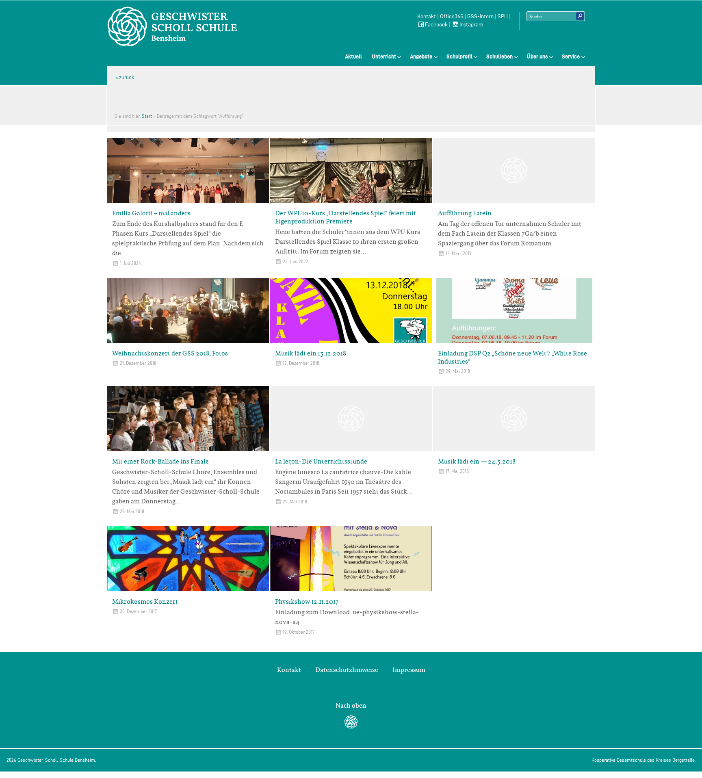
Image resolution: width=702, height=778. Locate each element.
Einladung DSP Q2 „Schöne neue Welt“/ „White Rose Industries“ (512, 357)
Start (147, 116)
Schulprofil (459, 56)
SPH (503, 16)
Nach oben (351, 706)
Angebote (421, 56)
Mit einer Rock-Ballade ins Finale (160, 461)
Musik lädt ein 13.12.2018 (310, 353)
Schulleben (499, 56)
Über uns (537, 56)
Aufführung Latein (465, 213)
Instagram (471, 25)
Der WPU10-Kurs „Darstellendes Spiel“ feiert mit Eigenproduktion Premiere (345, 217)
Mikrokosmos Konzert (145, 602)
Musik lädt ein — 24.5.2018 (477, 461)
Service (571, 56)
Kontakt (426, 16)
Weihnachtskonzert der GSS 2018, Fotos (170, 353)
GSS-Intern (480, 16)
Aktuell (353, 56)
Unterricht (384, 56)
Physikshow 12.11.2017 (307, 602)
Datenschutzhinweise (346, 670)
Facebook (436, 25)
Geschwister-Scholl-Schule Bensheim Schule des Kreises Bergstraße (172, 26)
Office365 (451, 16)
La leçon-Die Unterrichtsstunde (321, 461)
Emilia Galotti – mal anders (151, 213)
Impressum (408, 670)
